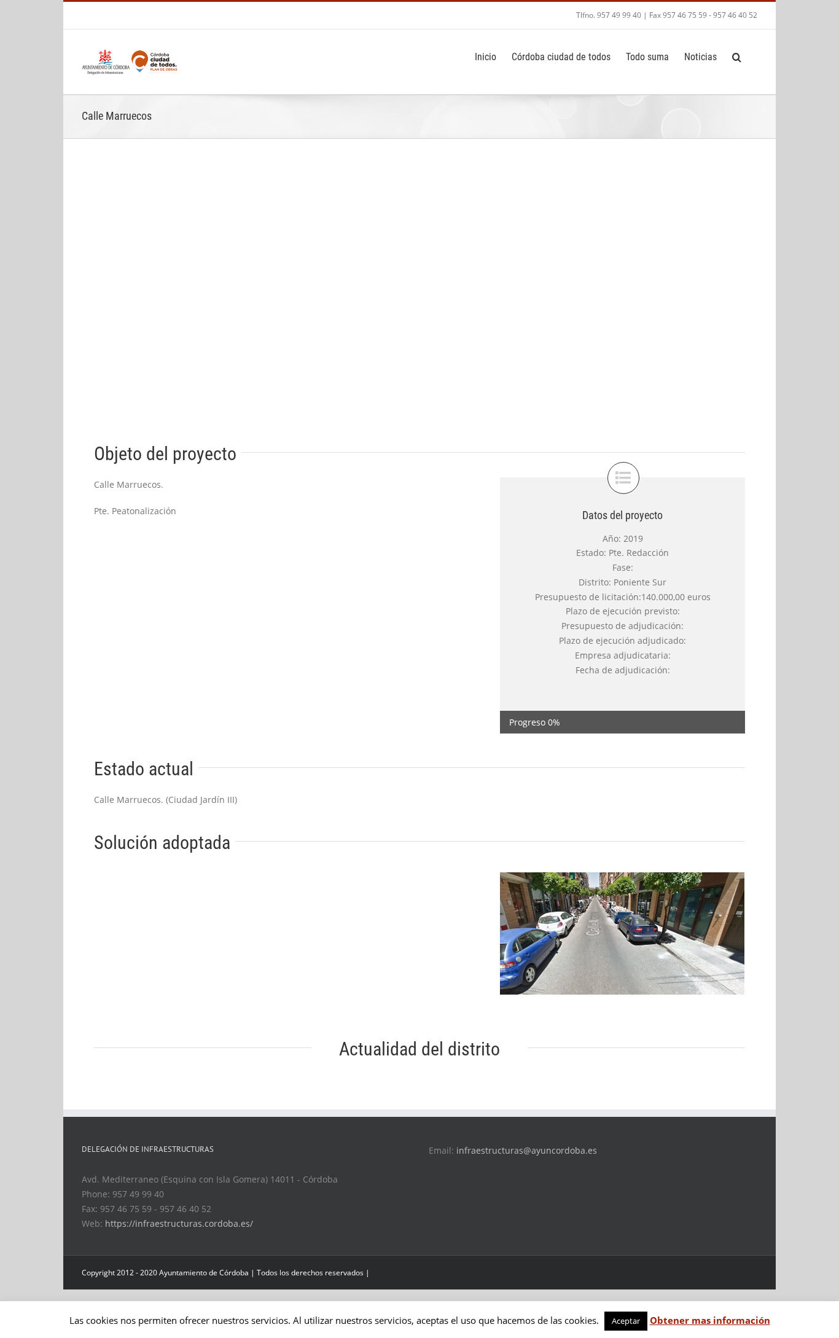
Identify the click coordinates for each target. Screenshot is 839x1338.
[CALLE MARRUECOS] (622, 932)
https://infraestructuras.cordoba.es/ (179, 1223)
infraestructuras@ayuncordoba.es (526, 1150)
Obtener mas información (710, 1320)
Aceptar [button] (626, 1320)
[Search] (737, 55)
